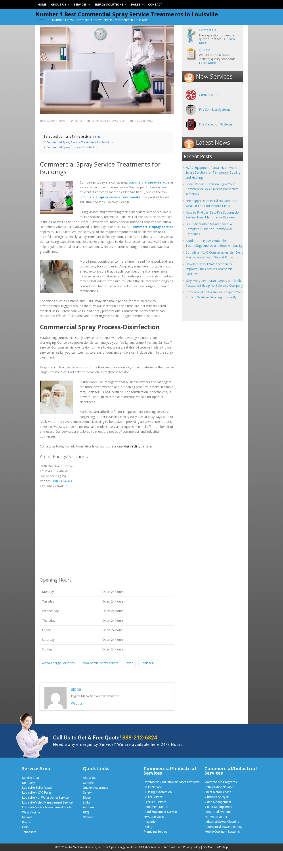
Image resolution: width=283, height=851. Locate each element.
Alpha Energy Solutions (58, 663)
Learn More (207, 63)
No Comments (143, 121)
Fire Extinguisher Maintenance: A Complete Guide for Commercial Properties (208, 229)
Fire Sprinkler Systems (214, 109)
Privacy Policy (191, 847)
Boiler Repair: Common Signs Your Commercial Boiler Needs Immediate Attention (212, 189)
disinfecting (132, 446)
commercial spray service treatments (110, 197)
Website (76, 703)
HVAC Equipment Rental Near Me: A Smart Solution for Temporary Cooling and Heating (212, 172)
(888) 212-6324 (61, 481)
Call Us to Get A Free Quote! (105, 737)
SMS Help (222, 847)
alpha (78, 121)
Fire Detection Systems (215, 124)
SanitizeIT (148, 663)
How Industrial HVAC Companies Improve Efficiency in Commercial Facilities (209, 269)
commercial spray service (108, 121)
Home (39, 20)
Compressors (208, 95)
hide (97, 136)
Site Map (208, 847)
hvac (129, 663)
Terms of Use (172, 847)
